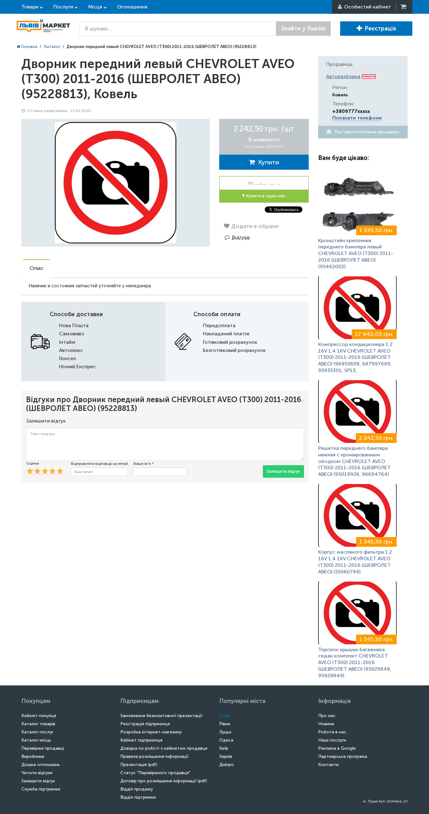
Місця (95, 7)
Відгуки (241, 237)
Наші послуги (332, 740)
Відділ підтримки (138, 797)
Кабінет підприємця (141, 740)
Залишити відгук (283, 471)
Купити (267, 162)
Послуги (63, 7)
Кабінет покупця (38, 715)
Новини (326, 723)
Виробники (32, 756)
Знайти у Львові (303, 28)
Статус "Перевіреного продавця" (155, 772)
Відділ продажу (136, 789)
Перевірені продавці (42, 748)
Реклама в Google (337, 748)
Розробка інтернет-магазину (151, 732)
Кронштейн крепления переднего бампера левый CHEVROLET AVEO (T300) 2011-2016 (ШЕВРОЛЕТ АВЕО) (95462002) (355, 253)
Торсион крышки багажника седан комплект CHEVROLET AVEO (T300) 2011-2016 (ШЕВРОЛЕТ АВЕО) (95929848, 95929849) (354, 662)
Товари (29, 7)
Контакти (328, 764)
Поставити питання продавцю (366, 132)
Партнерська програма (342, 756)
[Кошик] (404, 6)
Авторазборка (343, 76)
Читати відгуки (36, 772)
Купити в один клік (265, 196)
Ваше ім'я (143, 463)
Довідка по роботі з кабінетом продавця (163, 748)
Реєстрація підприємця (145, 723)
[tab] (36, 269)
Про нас (326, 715)
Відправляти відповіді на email (99, 463)
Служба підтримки (40, 789)
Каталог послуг (37, 732)
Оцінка (32, 463)
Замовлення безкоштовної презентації (161, 715)
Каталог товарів (38, 723)
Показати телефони (357, 118)
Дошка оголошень (40, 764)
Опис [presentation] (37, 268)
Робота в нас (332, 732)
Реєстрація (380, 28)
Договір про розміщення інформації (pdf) (163, 781)
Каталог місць (36, 740)
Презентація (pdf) (138, 764)
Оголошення (132, 7)
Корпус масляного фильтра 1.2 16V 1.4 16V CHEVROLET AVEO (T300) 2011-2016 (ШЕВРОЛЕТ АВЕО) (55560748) (355, 561)
